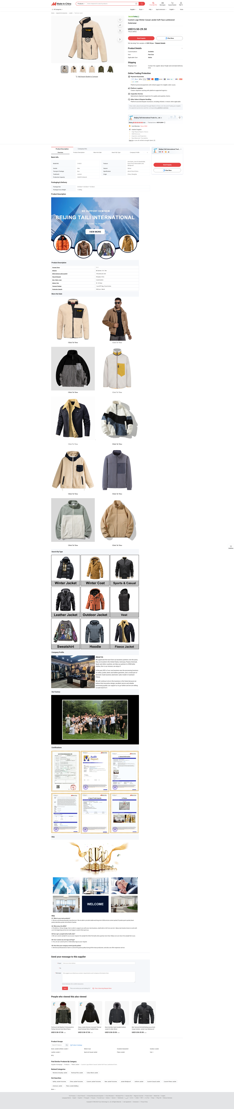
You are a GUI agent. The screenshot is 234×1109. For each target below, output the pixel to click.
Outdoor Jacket (154, 1049)
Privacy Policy (144, 1101)
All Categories (57, 9)
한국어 (131, 1098)
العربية (126, 1098)
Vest (151, 1052)
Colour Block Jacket (92, 1073)
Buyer (141, 9)
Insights (163, 1095)
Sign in (181, 5)
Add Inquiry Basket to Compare (88, 77)
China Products (81, 1095)
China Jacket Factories (76, 1081)
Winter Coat (87, 1049)
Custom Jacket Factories (94, 1081)
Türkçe (152, 1098)
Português (86, 1098)
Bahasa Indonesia (167, 1098)
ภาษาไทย (147, 1098)
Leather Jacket (55, 1052)
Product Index (148, 1095)
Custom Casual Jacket (153, 1081)
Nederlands (120, 1098)
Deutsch (114, 1098)
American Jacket (57, 1086)
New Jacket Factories (111, 1081)
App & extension (160, 9)
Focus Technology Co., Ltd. (105, 1101)
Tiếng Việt (158, 1098)
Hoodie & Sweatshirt (123, 1049)
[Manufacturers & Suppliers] (61, 4)
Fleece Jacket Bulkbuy (72, 1086)
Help (150, 9)
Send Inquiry (141, 38)
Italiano (108, 1098)
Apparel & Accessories (61, 13)
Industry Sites (128, 1095)
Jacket (70, 13)
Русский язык (100, 1098)
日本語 (137, 1098)
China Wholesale (109, 1095)
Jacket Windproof (126, 1081)
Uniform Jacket (139, 1081)
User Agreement (127, 1101)
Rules (181, 9)
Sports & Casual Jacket (90, 1052)
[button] (144, 152)
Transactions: (156, 122)
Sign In (131, 140)
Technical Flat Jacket (77, 1073)
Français (93, 1098)
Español (80, 1098)
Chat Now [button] (171, 38)
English (74, 1098)
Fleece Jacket (121, 1052)
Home (52, 13)
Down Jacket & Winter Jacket (59, 1049)
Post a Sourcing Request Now (102, 988)
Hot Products (72, 1095)
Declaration (136, 1101)
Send (65, 988)
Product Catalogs (77, 1045)
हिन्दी (142, 1098)
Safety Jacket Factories (59, 1081)
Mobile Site (156, 1095)
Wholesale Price (119, 1095)
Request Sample (160, 43)
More (52, 1089)
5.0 (160, 152)
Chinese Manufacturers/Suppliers (95, 1095)
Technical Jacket (78, 13)
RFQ (52, 1055)
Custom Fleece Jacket (170, 1081)
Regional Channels (138, 1095)
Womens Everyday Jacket (60, 1073)
